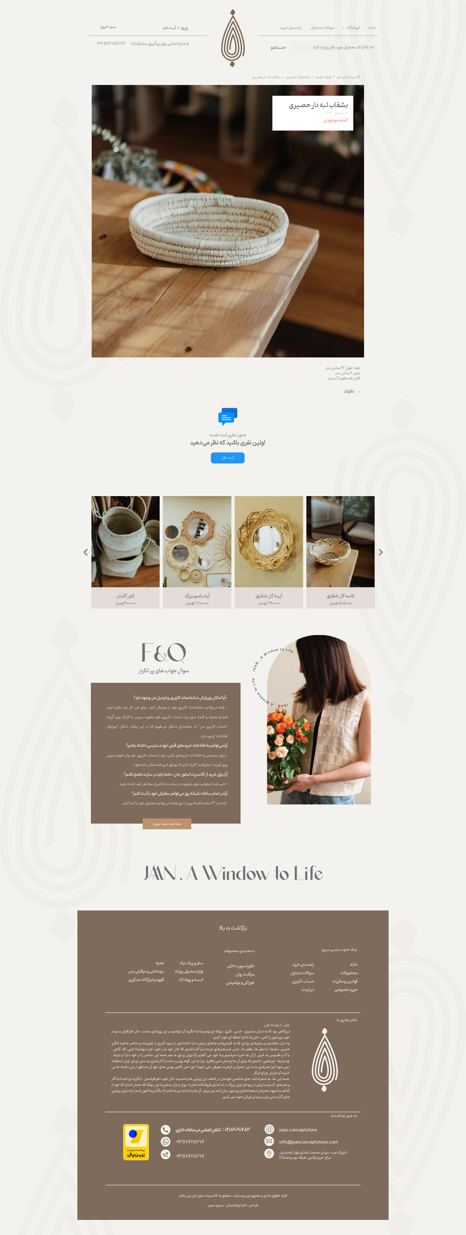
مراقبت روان (245, 974)
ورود (184, 28)
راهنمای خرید (291, 28)
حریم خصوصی (346, 990)
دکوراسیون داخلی (241, 966)
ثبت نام (169, 28)
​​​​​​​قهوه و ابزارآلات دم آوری (146, 980)
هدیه (159, 963)
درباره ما (307, 990)
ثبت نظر (228, 458)
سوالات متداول (322, 28)
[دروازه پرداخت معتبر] (136, 1159)
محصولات (349, 973)
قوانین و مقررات (345, 981)
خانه (372, 28)
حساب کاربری (303, 981)
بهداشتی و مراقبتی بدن (146, 971)
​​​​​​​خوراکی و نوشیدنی (240, 983)
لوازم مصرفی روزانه (189, 971)
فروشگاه (353, 28)
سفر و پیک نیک (191, 963)
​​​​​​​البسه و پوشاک (191, 980)
